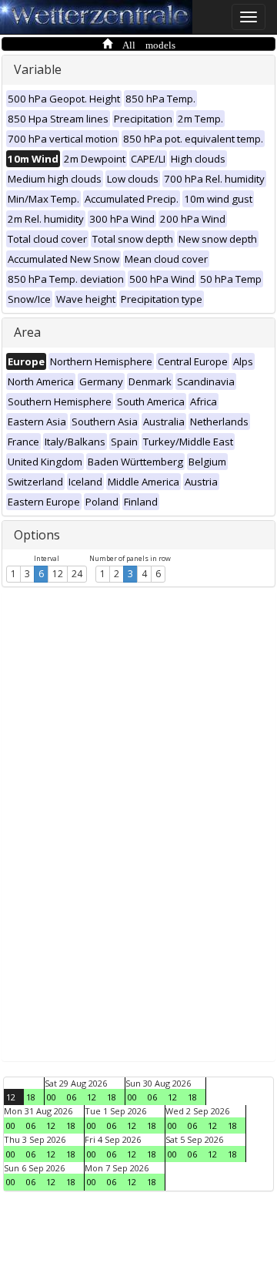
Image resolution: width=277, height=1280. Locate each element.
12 (57, 573)
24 (77, 573)
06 (71, 1097)
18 (30, 1097)
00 (51, 1097)
